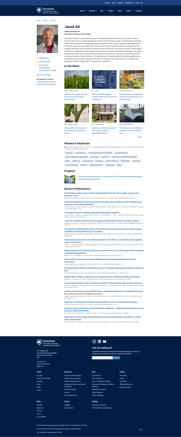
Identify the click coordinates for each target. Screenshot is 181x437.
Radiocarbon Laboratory (99, 389)
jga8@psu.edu (44, 58)
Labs (102, 11)
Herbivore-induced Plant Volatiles (124, 157)
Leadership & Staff (125, 387)
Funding (138, 11)
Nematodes (125, 161)
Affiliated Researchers (126, 384)
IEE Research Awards (70, 395)
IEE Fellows (123, 381)
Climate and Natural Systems (46, 82)
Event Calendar (68, 408)
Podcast (39, 411)
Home (38, 20)
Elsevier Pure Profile (44, 75)
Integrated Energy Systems (72, 381)
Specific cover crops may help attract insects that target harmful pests (75, 96)
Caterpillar (99, 161)
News (120, 11)
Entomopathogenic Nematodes (100, 153)
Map (38, 357)
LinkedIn (99, 341)
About (82, 11)
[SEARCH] (142, 3)
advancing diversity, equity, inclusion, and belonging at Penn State (68, 425)
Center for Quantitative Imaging (101, 381)
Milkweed (76, 161)
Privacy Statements (42, 429)
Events (128, 11)
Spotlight (39, 405)
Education (40, 381)
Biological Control (96, 165)
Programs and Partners (44, 378)
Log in (141, 429)
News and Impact (97, 378)
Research (92, 11)
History (39, 384)
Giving (38, 387)
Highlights (67, 405)
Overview (39, 375)
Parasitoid (136, 161)
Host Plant (105, 157)
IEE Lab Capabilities (97, 395)
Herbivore (69, 153)
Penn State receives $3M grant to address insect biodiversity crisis (130, 130)
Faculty (122, 378)
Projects (67, 392)
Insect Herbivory (71, 165)
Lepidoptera (110, 165)
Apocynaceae (87, 161)
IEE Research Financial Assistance (102, 408)
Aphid (119, 165)
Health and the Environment (46, 84)
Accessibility (65, 429)
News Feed (40, 408)
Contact (39, 390)
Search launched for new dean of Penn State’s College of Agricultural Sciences (104, 130)
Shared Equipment (97, 392)
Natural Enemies (121, 153)
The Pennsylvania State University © (49, 432)
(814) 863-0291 (41, 362)
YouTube (105, 341)
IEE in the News (41, 417)
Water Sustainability (70, 389)
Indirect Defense (112, 161)
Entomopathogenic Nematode (76, 157)
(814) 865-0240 (44, 62)
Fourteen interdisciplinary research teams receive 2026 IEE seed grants (104, 96)
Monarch (84, 165)
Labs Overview (96, 375)
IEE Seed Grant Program (99, 405)
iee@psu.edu (40, 366)
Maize (67, 161)
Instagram (94, 341)
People (110, 11)
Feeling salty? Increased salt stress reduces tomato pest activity (75, 130)
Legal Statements (75, 429)
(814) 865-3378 (41, 364)
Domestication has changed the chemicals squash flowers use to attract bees (131, 96)
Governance (123, 375)
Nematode (95, 157)
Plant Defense (80, 153)
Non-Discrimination (55, 429)
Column (39, 414)
